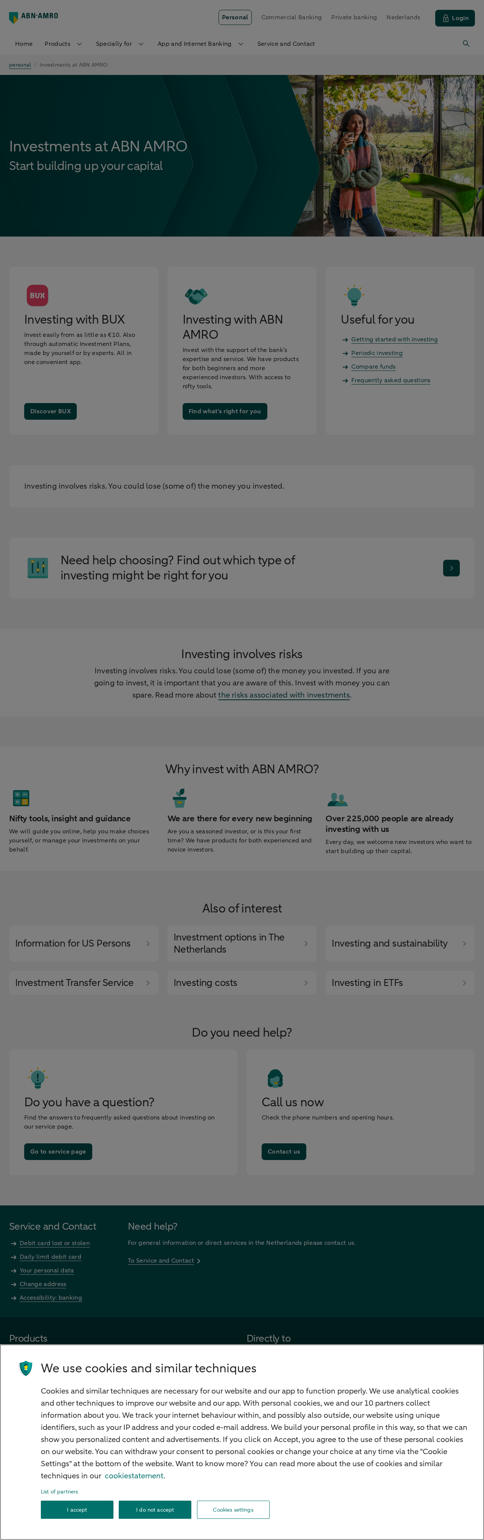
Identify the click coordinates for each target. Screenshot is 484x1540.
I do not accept (155, 1510)
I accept (77, 1510)
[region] (242, 1442)
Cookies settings (233, 1510)
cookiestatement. (135, 1476)
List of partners (59, 1491)
